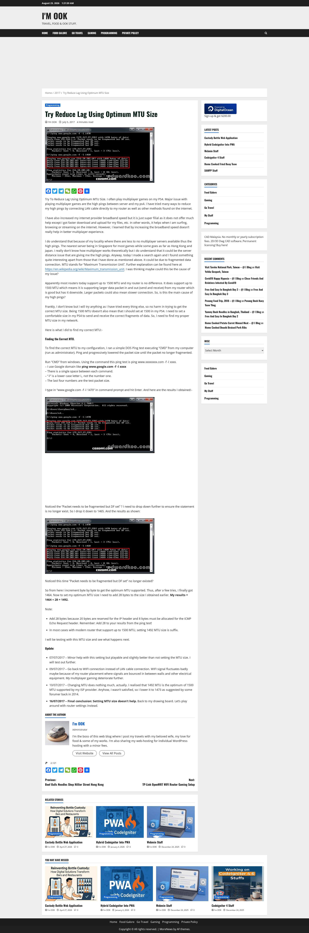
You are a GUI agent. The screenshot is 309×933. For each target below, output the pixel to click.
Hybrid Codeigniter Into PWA (113, 842)
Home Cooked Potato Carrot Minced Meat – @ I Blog (232, 323)
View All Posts (112, 753)
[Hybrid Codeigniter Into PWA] (120, 822)
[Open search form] (266, 33)
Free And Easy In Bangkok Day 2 (221, 316)
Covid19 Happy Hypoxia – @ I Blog (223, 278)
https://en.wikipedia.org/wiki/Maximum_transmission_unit (84, 269)
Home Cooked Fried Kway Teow (220, 164)
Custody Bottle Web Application (63, 842)
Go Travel (77, 33)
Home (45, 33)
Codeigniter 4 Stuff (214, 157)
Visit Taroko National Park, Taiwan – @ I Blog (228, 267)
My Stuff (208, 215)
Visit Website (84, 753)
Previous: (74, 782)
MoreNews (166, 929)
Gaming (92, 33)
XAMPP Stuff (211, 170)
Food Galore (60, 33)
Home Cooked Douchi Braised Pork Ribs (226, 327)
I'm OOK (54, 16)
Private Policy (130, 33)
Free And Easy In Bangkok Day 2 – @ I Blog (227, 289)
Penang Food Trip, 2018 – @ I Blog (223, 301)
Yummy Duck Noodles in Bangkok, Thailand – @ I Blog (233, 312)
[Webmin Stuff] (171, 822)
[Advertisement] (154, 61)
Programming (109, 33)
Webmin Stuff (155, 842)
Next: (168, 782)
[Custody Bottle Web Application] (69, 822)
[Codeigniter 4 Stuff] (238, 883)
